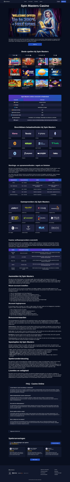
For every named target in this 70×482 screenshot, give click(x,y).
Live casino (27, 55)
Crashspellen (41, 55)
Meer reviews (35, 459)
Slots (54, 55)
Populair (14, 55)
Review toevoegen (55, 443)
